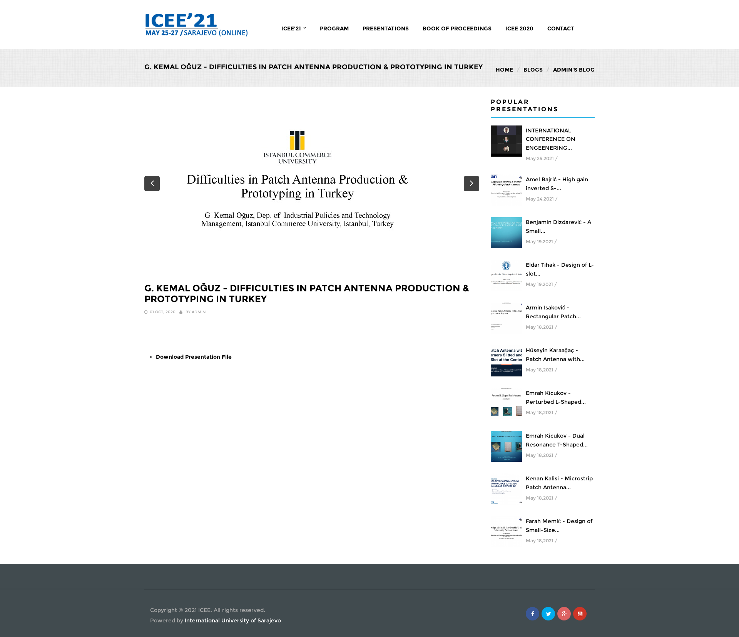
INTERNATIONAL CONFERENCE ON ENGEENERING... (550, 139)
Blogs (533, 69)
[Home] (196, 24)
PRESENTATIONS (386, 28)
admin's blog (574, 69)
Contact (560, 28)
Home (504, 69)
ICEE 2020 (519, 28)
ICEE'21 (292, 28)
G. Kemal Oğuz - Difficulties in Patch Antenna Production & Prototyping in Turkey (306, 294)
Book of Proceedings (457, 28)
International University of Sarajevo (233, 620)
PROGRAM (334, 28)
